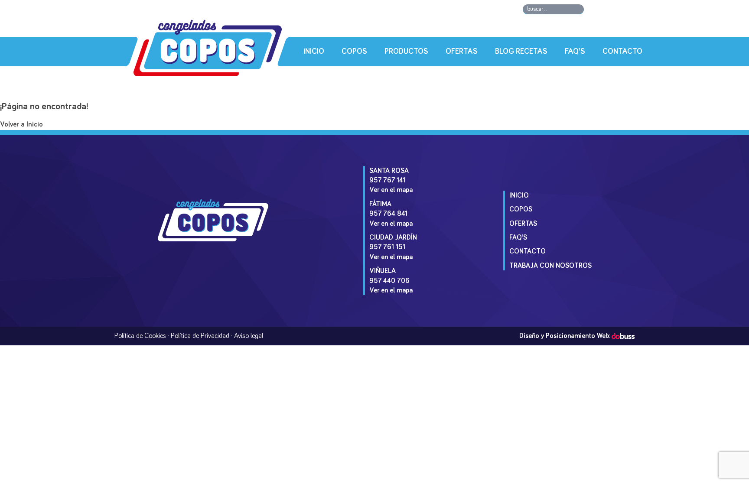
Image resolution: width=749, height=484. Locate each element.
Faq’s (575, 51)
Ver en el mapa (391, 189)
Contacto (622, 51)
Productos (406, 51)
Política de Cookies (140, 335)
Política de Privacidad (200, 335)
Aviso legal (248, 335)
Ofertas (462, 51)
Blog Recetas (521, 51)
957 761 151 (387, 247)
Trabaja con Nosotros (550, 265)
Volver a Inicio (21, 124)
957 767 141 (387, 180)
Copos (354, 51)
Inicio (313, 51)
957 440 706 (389, 280)
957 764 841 (388, 213)
